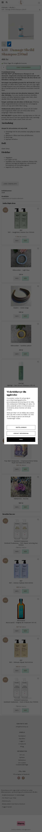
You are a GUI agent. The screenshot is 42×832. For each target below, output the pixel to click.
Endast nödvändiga (21, 433)
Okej (21, 439)
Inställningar (21, 427)
